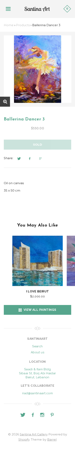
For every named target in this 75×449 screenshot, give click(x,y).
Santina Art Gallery (34, 434)
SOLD (37, 144)
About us (37, 352)
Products (23, 25)
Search (37, 346)
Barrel (52, 439)
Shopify (23, 439)
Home (9, 25)
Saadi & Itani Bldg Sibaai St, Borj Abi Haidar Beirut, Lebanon (37, 373)
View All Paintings (39, 310)
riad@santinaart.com (37, 393)
